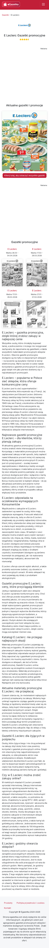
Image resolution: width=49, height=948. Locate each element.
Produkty (8, 903)
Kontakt (7, 908)
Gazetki (5, 15)
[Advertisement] (24, 75)
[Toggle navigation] (43, 4)
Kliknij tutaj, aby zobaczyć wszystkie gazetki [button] (24, 175)
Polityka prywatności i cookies (30, 903)
